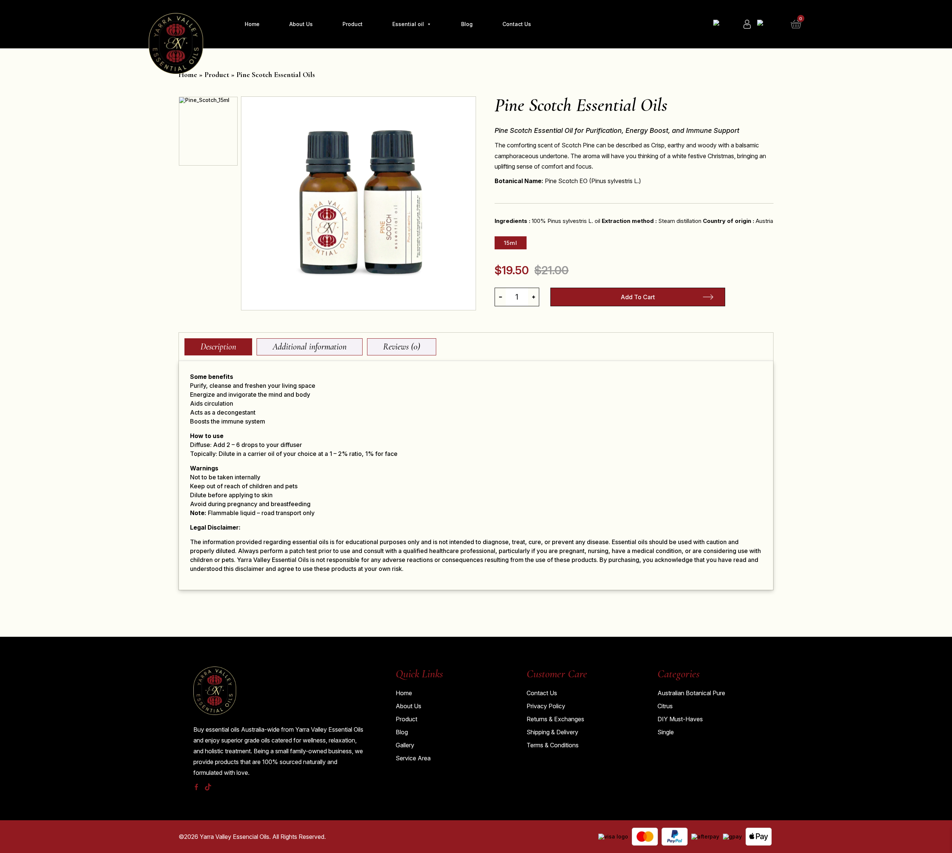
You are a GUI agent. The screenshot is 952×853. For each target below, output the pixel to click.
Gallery (405, 745)
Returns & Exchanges (555, 719)
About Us (301, 24)
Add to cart (638, 297)
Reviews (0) (401, 346)
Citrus (665, 706)
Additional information (310, 346)
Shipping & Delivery (552, 732)
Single (665, 732)
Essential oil (408, 24)
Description (218, 346)
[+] (533, 297)
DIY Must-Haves (680, 719)
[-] (500, 297)
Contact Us (516, 24)
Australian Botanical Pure (691, 693)
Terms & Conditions (553, 745)
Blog (467, 24)
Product (352, 24)
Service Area (413, 758)
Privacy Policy (546, 706)
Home (252, 24)
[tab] (218, 346)
